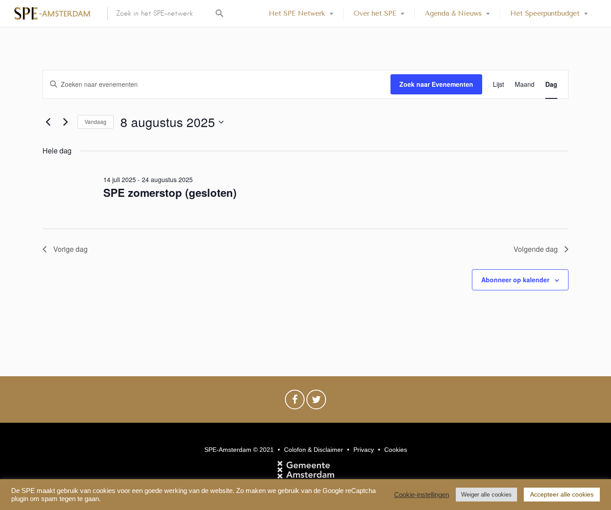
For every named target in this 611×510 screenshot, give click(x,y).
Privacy (363, 449)
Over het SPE (375, 13)
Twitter (316, 402)
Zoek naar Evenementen (436, 84)
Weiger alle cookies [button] (486, 494)
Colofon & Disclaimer (313, 449)
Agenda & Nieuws (453, 13)
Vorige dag (70, 249)
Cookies (395, 449)
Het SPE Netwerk (297, 13)
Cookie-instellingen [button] (421, 494)
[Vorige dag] (47, 122)
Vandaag (95, 121)
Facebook (295, 402)
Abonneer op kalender (515, 279)
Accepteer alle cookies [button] (562, 494)
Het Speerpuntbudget (545, 13)
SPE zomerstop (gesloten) (170, 192)
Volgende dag (535, 249)
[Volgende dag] (65, 122)
